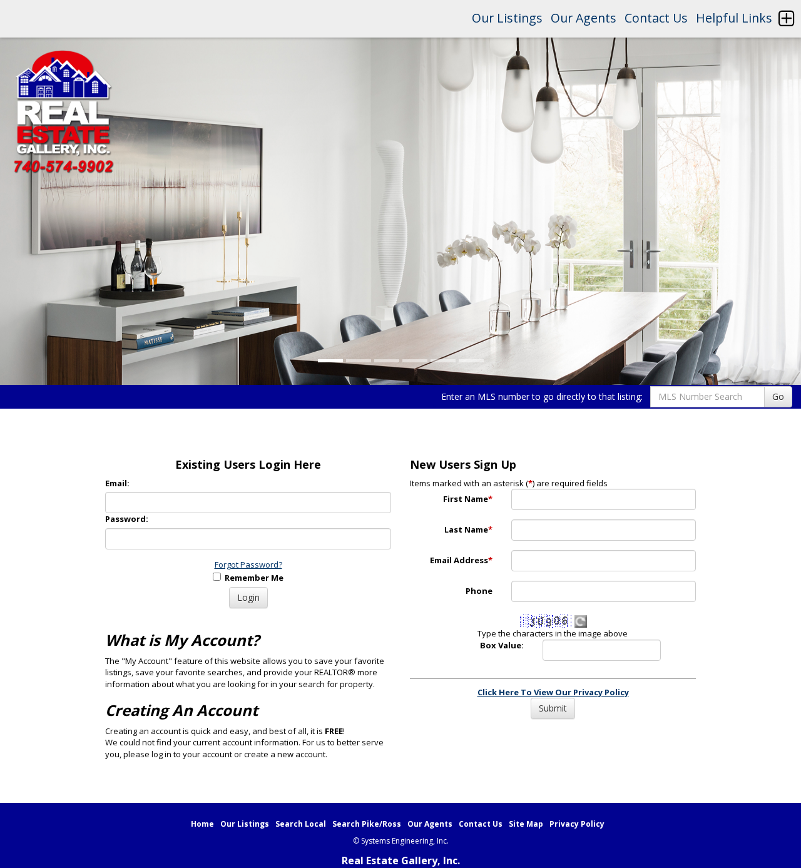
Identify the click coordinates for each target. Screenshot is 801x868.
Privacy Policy (577, 824)
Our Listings (507, 17)
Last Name (468, 529)
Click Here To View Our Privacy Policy (553, 692)
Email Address (461, 560)
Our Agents (583, 17)
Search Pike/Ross (366, 824)
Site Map (526, 824)
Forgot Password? (248, 564)
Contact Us (656, 17)
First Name (467, 498)
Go (778, 396)
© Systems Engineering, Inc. (401, 840)
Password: (126, 518)
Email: (117, 483)
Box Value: (502, 645)
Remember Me (252, 577)
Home (202, 824)
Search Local (300, 824)
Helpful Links (734, 17)
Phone (479, 590)
